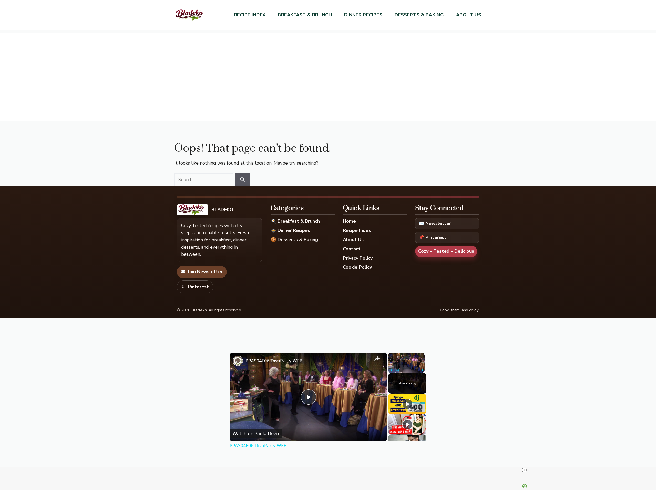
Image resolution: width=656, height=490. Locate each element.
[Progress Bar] (406, 366)
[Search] (242, 179)
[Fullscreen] (421, 370)
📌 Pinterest (432, 237)
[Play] (391, 370)
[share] (377, 358)
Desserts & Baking (419, 15)
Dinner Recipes (363, 15)
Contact (352, 249)
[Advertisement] (328, 69)
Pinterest (198, 287)
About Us (468, 15)
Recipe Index (249, 15)
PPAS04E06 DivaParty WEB (274, 361)
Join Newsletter (205, 272)
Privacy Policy (358, 258)
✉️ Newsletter (434, 223)
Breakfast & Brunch (305, 15)
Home (349, 221)
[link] (238, 361)
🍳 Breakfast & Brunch (295, 221)
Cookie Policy (357, 267)
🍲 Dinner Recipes (290, 230)
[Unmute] (397, 370)
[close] (524, 470)
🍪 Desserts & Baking (294, 240)
